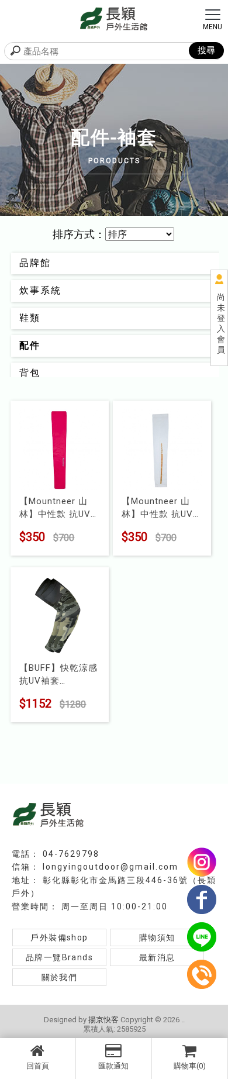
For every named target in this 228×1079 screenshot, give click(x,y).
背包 (29, 372)
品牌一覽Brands (59, 957)
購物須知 (157, 937)
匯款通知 (113, 1065)
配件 (29, 345)
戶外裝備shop (59, 937)
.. (183, 1019)
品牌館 (35, 262)
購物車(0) (190, 1065)
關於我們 (60, 977)
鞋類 (29, 317)
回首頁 (37, 1065)
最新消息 (157, 957)
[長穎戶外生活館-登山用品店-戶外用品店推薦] (114, 18)
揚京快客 (103, 1019)
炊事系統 (40, 290)
